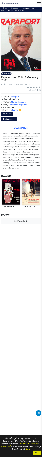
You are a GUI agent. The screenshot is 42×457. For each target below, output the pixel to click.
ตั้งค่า (27, 449)
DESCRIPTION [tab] (21, 127)
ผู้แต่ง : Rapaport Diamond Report (16, 84)
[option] (11, 193)
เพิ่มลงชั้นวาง (9, 119)
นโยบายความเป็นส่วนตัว (28, 444)
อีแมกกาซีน (7, 114)
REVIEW (5, 215)
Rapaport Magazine (18, 104)
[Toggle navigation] (39, 3)
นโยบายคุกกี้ (6, 446)
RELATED (6, 176)
